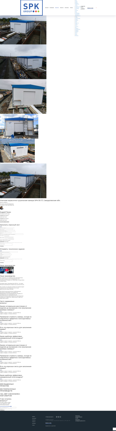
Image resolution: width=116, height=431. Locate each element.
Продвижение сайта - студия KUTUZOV (50, 425)
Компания (52, 7)
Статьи (71, 7)
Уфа (75, 27)
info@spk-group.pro (83, 9)
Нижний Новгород (77, 6)
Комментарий (2, 243)
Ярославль (76, 35)
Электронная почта (3, 230)
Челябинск (76, 30)
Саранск (76, 19)
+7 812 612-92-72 (83, 6)
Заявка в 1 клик (90, 7)
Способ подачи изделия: (4, 239)
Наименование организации (4, 251)
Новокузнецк (77, 7)
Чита (76, 32)
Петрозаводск (77, 13)
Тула (76, 25)
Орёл (76, 11)
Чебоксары (76, 31)
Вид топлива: (2, 237)
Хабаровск (76, 28)
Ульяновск (76, 26)
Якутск (76, 34)
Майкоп (76, 2)
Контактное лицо (3, 227)
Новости (61, 7)
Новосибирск (77, 8)
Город (1, 255)
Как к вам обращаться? (4, 407)
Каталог (46, 7)
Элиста (76, 33)
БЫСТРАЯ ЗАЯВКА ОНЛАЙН (4, 221)
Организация (2, 229)
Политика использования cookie (78, 417)
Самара (76, 17)
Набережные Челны (77, 4)
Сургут (76, 21)
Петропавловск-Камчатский (77, 14)
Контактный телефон (3, 231)
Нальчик (76, 5)
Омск (76, 9)
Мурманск (76, 3)
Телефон (1, 254)
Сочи (76, 22)
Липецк (76, 1)
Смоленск (76, 20)
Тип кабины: (2, 235)
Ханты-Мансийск (77, 29)
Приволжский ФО (77, 15)
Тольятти (76, 24)
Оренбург (76, 10)
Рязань (76, 16)
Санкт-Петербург (77, 18)
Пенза (76, 12)
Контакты (67, 7)
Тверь (76, 23)
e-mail (1, 253)
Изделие (1, 232)
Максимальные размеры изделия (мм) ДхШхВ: (7, 234)
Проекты (57, 7)
